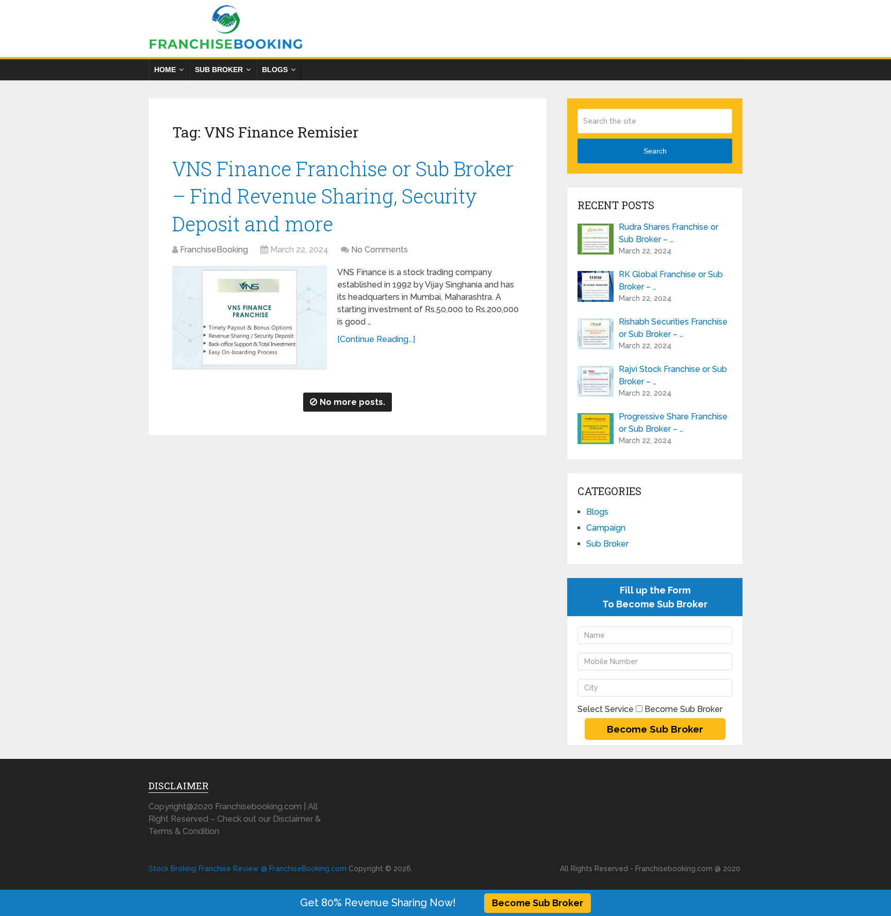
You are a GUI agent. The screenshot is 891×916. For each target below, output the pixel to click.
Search (655, 151)
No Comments (379, 250)
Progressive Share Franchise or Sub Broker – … (673, 423)
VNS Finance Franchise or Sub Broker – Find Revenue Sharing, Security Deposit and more (343, 196)
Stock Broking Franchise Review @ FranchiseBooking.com (247, 868)
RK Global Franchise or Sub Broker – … (671, 280)
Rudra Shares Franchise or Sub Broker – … (668, 233)
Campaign (605, 528)
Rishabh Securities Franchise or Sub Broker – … (673, 328)
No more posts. (352, 402)
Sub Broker (219, 69)
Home (165, 69)
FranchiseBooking (214, 250)
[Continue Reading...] (376, 339)
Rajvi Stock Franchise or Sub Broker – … (673, 375)
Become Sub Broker (537, 902)
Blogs (275, 69)
